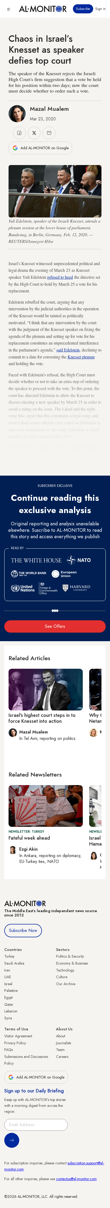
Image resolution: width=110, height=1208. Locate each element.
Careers (62, 1056)
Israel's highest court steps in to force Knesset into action (42, 718)
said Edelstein (68, 350)
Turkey (9, 956)
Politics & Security (70, 956)
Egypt (8, 997)
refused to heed (60, 277)
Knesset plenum (81, 357)
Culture (61, 977)
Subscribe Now (23, 930)
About (60, 1036)
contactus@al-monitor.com (76, 1179)
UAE (7, 977)
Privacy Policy (15, 1043)
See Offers (55, 626)
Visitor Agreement (18, 1036)
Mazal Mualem (49, 108)
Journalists (63, 1043)
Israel (8, 984)
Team (60, 1049)
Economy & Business (72, 963)
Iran (7, 970)
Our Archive (65, 984)
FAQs (8, 1049)
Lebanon (10, 1011)
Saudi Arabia (14, 963)
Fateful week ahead (29, 838)
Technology (65, 970)
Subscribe (83, 8)
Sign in (100, 8)
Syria (8, 1018)
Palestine (11, 990)
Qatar (8, 1004)
